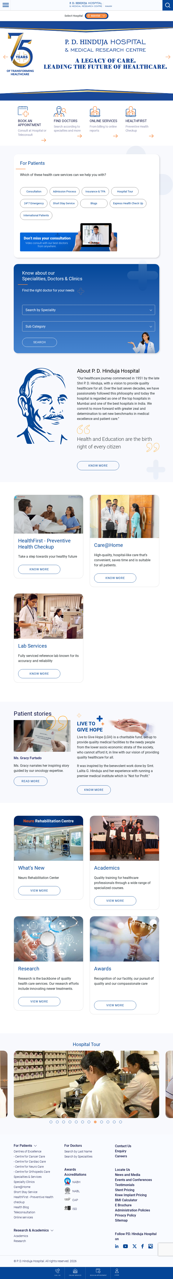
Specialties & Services (28, 1176)
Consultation (33, 191)
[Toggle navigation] (5, 5)
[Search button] (167, 5)
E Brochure (123, 1205)
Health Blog (21, 1207)
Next (168, 57)
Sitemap (121, 1220)
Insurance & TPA (95, 191)
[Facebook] (142, 1246)
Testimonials (124, 1185)
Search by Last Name (78, 1151)
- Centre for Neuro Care (29, 1166)
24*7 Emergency (34, 203)
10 (109, 1123)
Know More (39, 569)
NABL (76, 1191)
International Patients (36, 215)
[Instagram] (150, 1246)
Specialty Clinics (24, 1182)
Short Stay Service (64, 203)
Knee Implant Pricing (131, 1195)
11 (115, 1123)
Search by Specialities (78, 1156)
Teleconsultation (24, 1212)
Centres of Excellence (27, 1151)
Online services (23, 1217)
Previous (5, 57)
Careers (121, 1156)
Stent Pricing (124, 1190)
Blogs (94, 203)
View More (39, 890)
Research (20, 1241)
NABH (76, 1182)
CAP (75, 1200)
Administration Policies (132, 1210)
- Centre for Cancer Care (29, 1156)
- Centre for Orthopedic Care (32, 1171)
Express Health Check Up (128, 203)
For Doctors (73, 1146)
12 (121, 1123)
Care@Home (22, 1187)
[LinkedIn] (117, 1246)
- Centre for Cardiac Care (30, 1161)
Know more (98, 465)
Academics (21, 1236)
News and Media (127, 1175)
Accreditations (75, 1175)
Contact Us (123, 1146)
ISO (74, 1209)
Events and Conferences (133, 1180)
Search (39, 342)
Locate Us (122, 1170)
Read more (31, 781)
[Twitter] (134, 1246)
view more (115, 1005)
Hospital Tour (125, 191)
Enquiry (120, 1151)
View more (115, 900)
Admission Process (64, 191)
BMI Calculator (126, 1200)
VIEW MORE (39, 1001)
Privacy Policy (125, 1215)
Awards (70, 1169)
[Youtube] (125, 1246)
